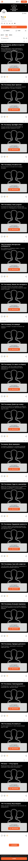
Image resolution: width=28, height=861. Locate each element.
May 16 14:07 (4, 600)
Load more (14, 845)
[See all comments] (2, 77)
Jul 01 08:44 (3, 320)
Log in (24, 1)
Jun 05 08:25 (4, 480)
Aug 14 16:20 (3, 81)
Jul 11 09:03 (3, 280)
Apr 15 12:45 (3, 799)
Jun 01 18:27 (3, 520)
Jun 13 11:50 (3, 440)
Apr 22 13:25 (3, 720)
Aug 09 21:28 (4, 121)
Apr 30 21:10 (3, 680)
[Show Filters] (26, 38)
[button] (2, 1)
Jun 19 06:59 (3, 400)
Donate (7, 30)
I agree (14, 858)
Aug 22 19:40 (4, 41)
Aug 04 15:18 (3, 161)
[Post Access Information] (24, 41)
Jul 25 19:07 (3, 201)
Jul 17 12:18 (3, 240)
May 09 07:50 (4, 640)
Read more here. (23, 855)
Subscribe (14, 27)
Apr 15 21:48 (3, 760)
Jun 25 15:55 (3, 360)
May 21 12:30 (4, 560)
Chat (19, 30)
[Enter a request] (24, 38)
